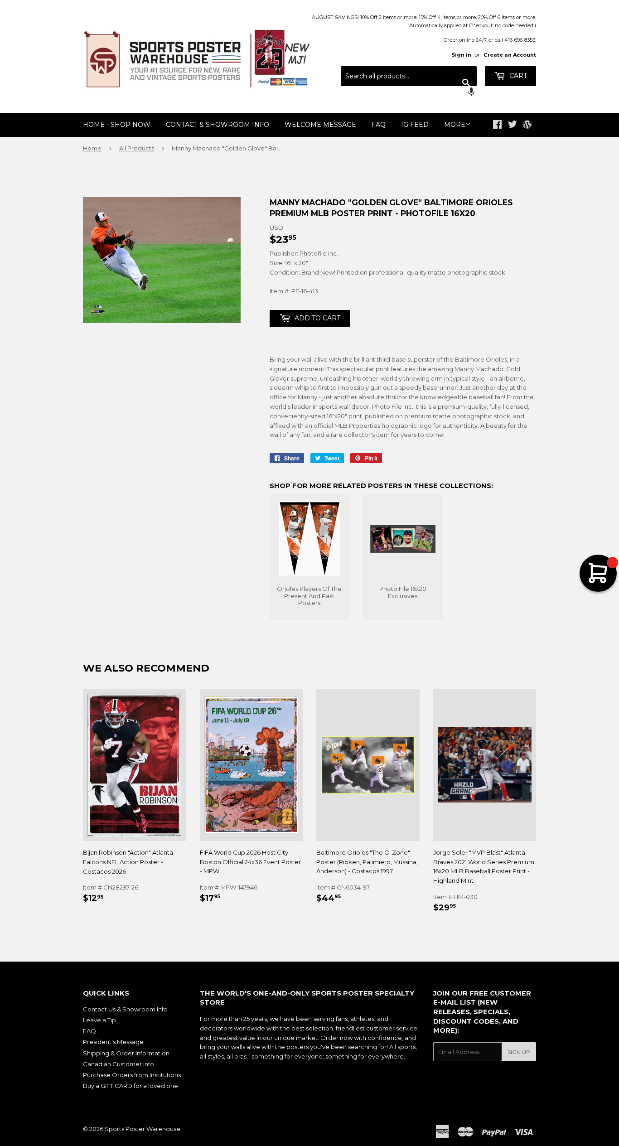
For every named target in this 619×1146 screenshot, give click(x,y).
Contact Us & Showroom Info (125, 1009)
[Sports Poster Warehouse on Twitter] (512, 125)
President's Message (113, 1041)
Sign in (461, 55)
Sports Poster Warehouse (142, 1128)
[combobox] (409, 76)
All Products (136, 148)
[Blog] (527, 125)
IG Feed (415, 125)
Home (92, 148)
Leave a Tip (99, 1020)
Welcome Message (320, 125)
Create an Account (510, 55)
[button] (409, 93)
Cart (517, 76)
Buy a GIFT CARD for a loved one (130, 1085)
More (454, 125)
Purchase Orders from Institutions (132, 1074)
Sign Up (519, 1052)
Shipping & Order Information (126, 1053)
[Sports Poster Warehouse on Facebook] (497, 125)
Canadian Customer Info (118, 1064)
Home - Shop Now (116, 125)
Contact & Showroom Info (217, 125)
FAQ (379, 125)
